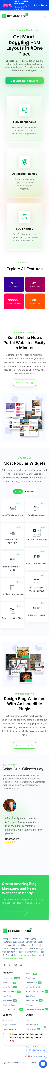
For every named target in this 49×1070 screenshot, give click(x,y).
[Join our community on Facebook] (4, 965)
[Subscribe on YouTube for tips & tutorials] (15, 965)
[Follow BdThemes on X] (10, 965)
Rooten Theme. (17, 958)
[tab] (18, 491)
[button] (45, 16)
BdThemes (21, 1063)
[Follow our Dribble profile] (21, 965)
